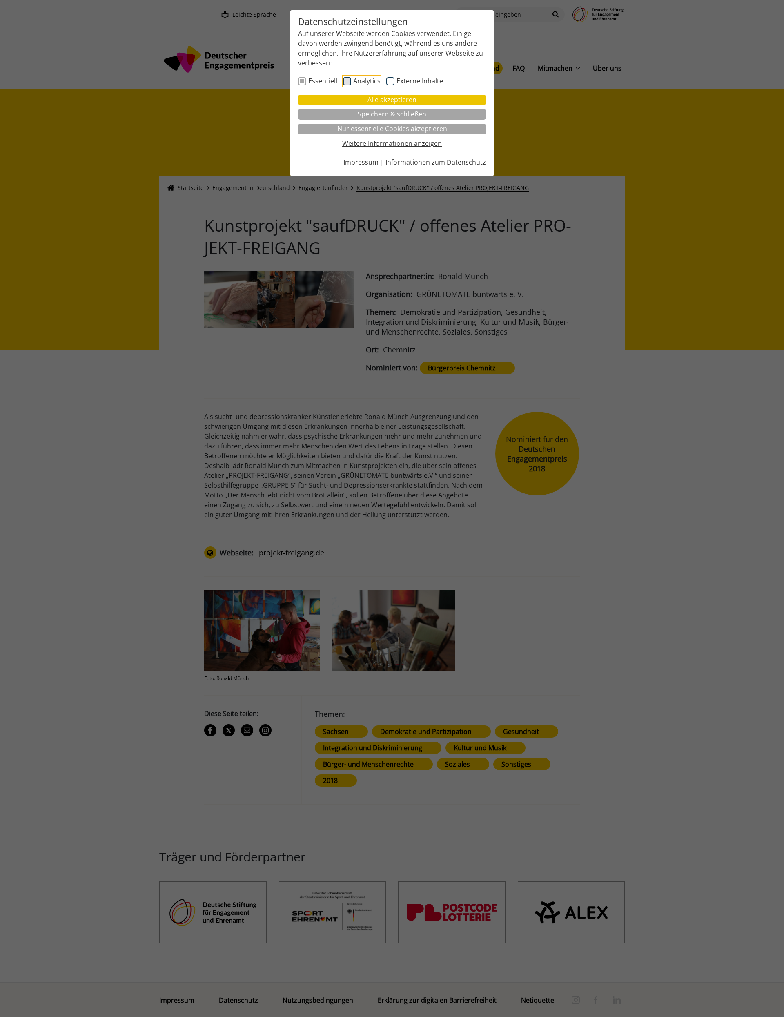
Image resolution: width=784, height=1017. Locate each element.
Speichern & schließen (392, 113)
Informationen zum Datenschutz (435, 162)
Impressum (361, 162)
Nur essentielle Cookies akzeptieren (392, 128)
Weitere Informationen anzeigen (392, 143)
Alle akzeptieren (392, 99)
